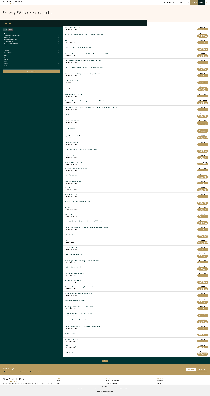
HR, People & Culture (8, 41)
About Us (169, 2)
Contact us (194, 2)
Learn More (105, 393)
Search (10, 29)
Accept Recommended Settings (105, 391)
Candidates (181, 2)
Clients (187, 2)
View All (5, 45)
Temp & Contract (7, 52)
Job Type (6, 48)
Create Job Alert (31, 71)
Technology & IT (7, 37)
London (6, 65)
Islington (6, 63)
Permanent (6, 50)
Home (164, 2)
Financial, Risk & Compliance (10, 39)
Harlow (6, 59)
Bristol (5, 57)
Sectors (175, 2)
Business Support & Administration (12, 35)
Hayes (5, 61)
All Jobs (201, 2)
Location (6, 55)
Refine (5, 29)
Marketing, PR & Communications (11, 43)
